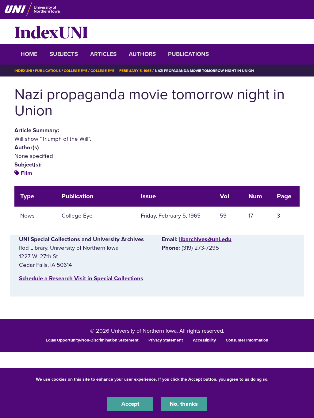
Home (29, 54)
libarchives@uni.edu (205, 239)
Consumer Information (247, 340)
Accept (130, 404)
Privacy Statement (165, 340)
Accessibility (204, 340)
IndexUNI (51, 31)
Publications (188, 54)
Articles (103, 54)
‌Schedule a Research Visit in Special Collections (81, 278)
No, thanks (184, 404)
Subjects (64, 54)
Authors (142, 54)
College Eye (75, 71)
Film (26, 173)
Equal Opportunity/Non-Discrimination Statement (92, 340)
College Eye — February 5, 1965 (120, 71)
